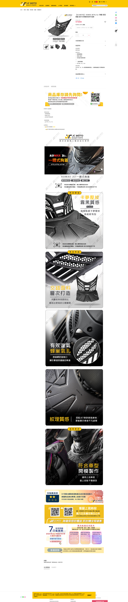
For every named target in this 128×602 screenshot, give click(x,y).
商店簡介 (51, 599)
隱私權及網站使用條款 (54, 601)
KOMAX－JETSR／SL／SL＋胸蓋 (84, 27)
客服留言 (72, 599)
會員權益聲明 (73, 601)
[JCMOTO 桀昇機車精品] (28, 3)
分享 (78, 78)
